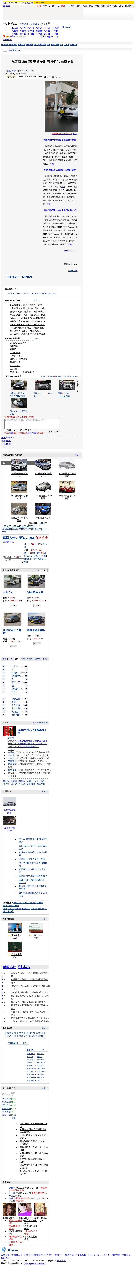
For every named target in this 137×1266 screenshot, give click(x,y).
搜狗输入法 (16, 1255)
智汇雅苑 (30, 1071)
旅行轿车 (26, 529)
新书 (11, 1198)
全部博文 (5, 1258)
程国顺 (22, 876)
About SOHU (94, 1255)
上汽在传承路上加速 (35, 859)
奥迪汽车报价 (14, 294)
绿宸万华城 (41, 1060)
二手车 (66, 45)
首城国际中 (31, 1077)
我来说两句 (11, 71)
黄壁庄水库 (15, 362)
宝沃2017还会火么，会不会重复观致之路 (30, 1021)
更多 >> (36, 300)
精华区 (8, 441)
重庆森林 (23, 846)
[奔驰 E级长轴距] (37, 619)
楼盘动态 (8, 1036)
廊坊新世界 (31, 1068)
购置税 (49, 37)
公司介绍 (105, 1255)
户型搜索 (22, 1033)
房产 (79, 6)
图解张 (61, 376)
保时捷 (18, 908)
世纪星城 (40, 1074)
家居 (85, 6)
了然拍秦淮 (15, 352)
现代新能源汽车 (26, 886)
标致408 (15, 673)
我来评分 (29, 559)
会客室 (11, 755)
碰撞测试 (29, 45)
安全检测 (30, 784)
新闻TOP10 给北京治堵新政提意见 (32, 755)
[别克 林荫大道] (37, 581)
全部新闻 (126, 1255)
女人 (91, 6)
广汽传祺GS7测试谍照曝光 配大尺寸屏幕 (30, 1018)
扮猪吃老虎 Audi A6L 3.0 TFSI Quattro (27, 321)
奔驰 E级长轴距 (36, 630)
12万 (4, 526)
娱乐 (54, 6)
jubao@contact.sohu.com (35, 1263)
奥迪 (22, 538)
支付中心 (28, 1255)
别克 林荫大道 (35, 592)
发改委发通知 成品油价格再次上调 (33, 758)
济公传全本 (34, 1188)
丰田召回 (26, 908)
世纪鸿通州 (41, 1068)
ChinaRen (13, 3)
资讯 (33, 556)
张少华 (22, 863)
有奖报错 (41, 538)
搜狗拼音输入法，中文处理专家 (19, 417)
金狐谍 (22, 784)
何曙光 (22, 852)
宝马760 (26, 294)
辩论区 (8, 444)
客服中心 (59, 1255)
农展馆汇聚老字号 (18, 343)
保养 (48, 45)
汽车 (73, 6)
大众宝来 (16, 711)
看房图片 (22, 1036)
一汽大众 (18, 902)
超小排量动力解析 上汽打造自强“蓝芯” (29, 992)
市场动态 (66, 27)
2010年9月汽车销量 (17, 773)
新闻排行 (9, 967)
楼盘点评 (35, 1033)
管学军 (22, 859)
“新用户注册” (32, 433)
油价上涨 (31, 902)
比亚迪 (34, 908)
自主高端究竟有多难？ (36, 876)
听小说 (12, 1193)
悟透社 (29, 781)
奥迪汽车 (36, 294)
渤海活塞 (6, 1115)
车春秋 (11, 758)
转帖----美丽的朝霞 (18, 359)
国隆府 (29, 1063)
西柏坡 (13, 349)
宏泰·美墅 (30, 1066)
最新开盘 (15, 1033)
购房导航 (15, 1036)
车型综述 (5, 45)
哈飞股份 (6, 1105)
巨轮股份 (6, 1108)
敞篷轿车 (36, 529)
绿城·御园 (30, 1080)
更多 (13, 1118)
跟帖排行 (24, 967)
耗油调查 (39, 559)
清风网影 (23, 869)
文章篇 (41, 553)
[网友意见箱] (9, 1253)
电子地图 (28, 1033)
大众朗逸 (16, 705)
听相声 (12, 1188)
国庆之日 (14, 369)
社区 (44, 556)
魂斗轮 (14, 784)
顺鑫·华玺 (40, 1077)
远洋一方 (40, 1080)
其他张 (67, 376)
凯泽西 (15, 905)
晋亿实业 (6, 1099)
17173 (21, 3)
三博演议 (12, 761)
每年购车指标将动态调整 (31, 893)
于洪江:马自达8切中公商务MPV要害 (33, 752)
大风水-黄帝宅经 (22, 1198)
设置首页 (5, 1255)
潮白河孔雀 (31, 1060)
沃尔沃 (11, 908)
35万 (19, 526)
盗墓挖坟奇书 (38, 1193)
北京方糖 (30, 1057)
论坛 (61, 45)
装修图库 (42, 1036)
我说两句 (129, 6)
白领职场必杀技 (23, 1193)
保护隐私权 (80, 1255)
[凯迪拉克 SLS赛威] (13, 619)
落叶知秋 (14, 346)
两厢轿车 (6, 529)
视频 (97, 6)
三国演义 (20, 1201)
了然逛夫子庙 (16, 356)
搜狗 (8, 5)
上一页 (66, 251)
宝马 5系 (8, 592)
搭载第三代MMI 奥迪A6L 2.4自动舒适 (27, 318)
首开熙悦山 (31, 1074)
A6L (32, 538)
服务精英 (12, 764)
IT (68, 6)
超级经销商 (39, 781)
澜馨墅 (39, 1057)
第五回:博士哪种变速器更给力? (32, 761)
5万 (41, 523)
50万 (23, 526)
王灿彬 (22, 880)
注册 (11, 433)
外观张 (46, 376)
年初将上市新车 (43, 518)
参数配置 (21, 45)
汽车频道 (24, 24)
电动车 (8, 905)
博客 (115, 6)
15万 (9, 526)
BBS (121, 6)
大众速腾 (16, 708)
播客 (103, 6)
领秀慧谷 (40, 1054)
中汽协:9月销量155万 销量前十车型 (34, 770)
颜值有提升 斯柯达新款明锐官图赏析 (28, 1002)
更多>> (50, 23)
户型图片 (28, 1036)
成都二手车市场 (49, 294)
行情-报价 (13, 45)
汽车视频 (41, 784)
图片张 (29, 553)
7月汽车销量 (45, 773)
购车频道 (34, 24)
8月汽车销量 (33, 773)
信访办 (6, 784)
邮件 (109, 6)
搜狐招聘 (38, 1255)
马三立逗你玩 (22, 1188)
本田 (25, 902)
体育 (45, 6)
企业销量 (12, 776)
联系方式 (69, 1255)
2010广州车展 (37, 723)
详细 (52, 164)
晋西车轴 (6, 1102)
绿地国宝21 (31, 1054)
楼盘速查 (8, 1033)
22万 (14, 526)
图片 (36, 45)
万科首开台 (41, 1071)
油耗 (53, 45)
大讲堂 (11, 738)
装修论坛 (35, 1036)
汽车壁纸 (7, 39)
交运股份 (6, 1112)
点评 (44, 45)
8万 (45, 523)
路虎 (5, 908)
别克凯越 (16, 715)
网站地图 (116, 1255)
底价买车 (73, 45)
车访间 (11, 752)
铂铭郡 (39, 1066)
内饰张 (53, 376)
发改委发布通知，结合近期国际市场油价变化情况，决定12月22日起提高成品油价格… (32, 744)
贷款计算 (42, 1033)
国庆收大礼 (15, 365)
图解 (40, 45)
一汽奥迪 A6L (14, 50)
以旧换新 (9, 911)
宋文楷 (22, 839)
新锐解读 (34, 1198)
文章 (57, 45)
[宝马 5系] (13, 581)
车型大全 (9, 538)
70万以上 (30, 526)
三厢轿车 (16, 529)
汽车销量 (12, 770)
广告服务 (48, 1255)
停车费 (41, 908)
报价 (38, 556)
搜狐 (5, 3)
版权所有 (61, 1260)
